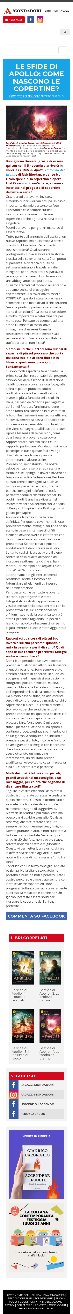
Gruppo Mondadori (31, 1308)
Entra (50, 1308)
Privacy (9, 1305)
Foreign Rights (44, 1298)
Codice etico (25, 1305)
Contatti (41, 1305)
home (12, 96)
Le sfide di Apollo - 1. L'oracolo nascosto (19, 995)
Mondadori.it (57, 1305)
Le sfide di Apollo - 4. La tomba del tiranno (49, 1053)
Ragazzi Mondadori (37, 1085)
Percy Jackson (32, 1114)
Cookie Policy (28, 1301)
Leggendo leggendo (37, 1104)
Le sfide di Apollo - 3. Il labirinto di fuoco (21, 1053)
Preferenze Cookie (51, 1301)
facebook (30, 19)
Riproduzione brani (20, 1298)
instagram (40, 19)
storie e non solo (29, 96)
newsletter (15, 19)
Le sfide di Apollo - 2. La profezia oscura (49, 995)
